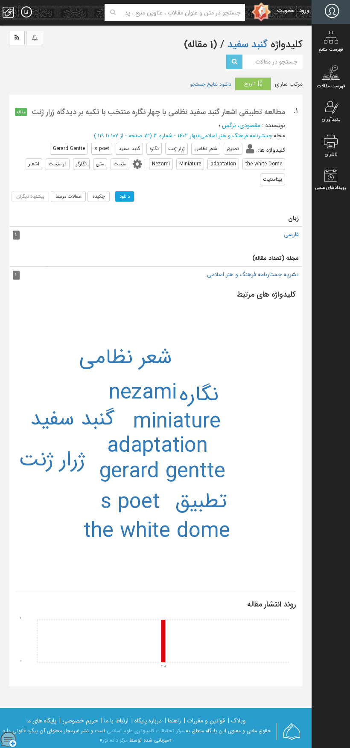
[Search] (113, 12)
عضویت (286, 10)
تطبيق (201, 501)
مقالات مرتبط (68, 196)
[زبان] (26, 12)
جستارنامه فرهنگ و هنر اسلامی (236, 135)
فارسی (291, 234)
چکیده (98, 196)
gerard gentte (162, 472)
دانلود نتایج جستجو (210, 84)
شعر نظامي (125, 357)
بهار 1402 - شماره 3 (175, 135)
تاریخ (250, 84)
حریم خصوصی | (78, 720)
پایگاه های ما (41, 720)
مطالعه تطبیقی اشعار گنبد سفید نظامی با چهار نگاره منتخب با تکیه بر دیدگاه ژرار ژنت (158, 112)
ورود (304, 10)
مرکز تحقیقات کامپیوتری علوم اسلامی (145, 731)
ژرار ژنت (52, 460)
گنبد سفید (246, 45)
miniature (177, 422)
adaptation (157, 446)
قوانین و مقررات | (204, 720)
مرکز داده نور (115, 740)
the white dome (157, 531)
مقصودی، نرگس (241, 125)
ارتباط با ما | (114, 720)
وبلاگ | (237, 720)
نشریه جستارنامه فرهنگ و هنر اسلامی (253, 274)
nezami (143, 393)
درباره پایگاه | (146, 720)
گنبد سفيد (72, 419)
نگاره (199, 394)
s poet (130, 502)
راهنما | (173, 720)
